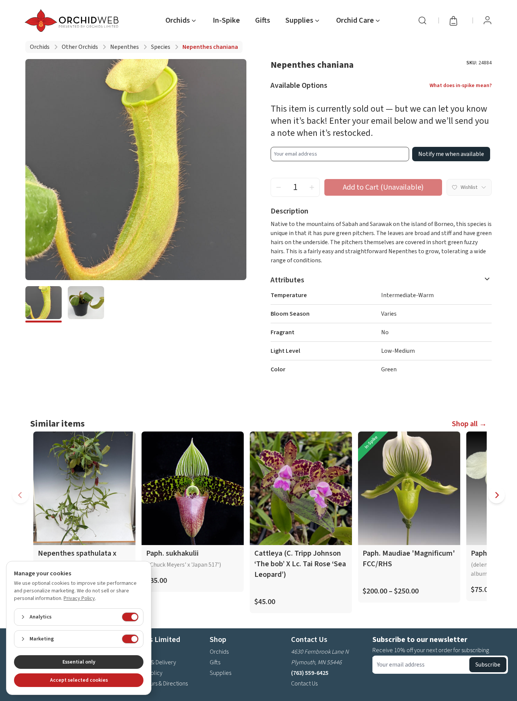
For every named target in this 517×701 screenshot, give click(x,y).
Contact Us (304, 683)
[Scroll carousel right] (496, 495)
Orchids (40, 47)
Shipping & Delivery (152, 662)
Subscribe (487, 664)
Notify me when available (451, 154)
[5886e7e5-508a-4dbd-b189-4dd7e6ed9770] (43, 304)
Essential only (78, 662)
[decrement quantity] (279, 187)
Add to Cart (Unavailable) (383, 187)
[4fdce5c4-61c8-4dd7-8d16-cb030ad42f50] (86, 304)
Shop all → (469, 424)
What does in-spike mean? (461, 85)
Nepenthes (124, 47)
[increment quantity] (312, 187)
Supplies (220, 673)
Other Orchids (80, 47)
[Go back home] (73, 20)
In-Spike (226, 20)
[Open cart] (455, 20)
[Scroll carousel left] (20, 495)
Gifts (262, 20)
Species (160, 47)
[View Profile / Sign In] (487, 20)
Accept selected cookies (79, 680)
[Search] (422, 20)
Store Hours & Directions (158, 683)
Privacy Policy (79, 598)
